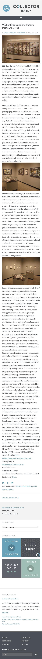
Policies (25, 644)
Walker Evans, (21, 486)
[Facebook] (8, 483)
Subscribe (5, 644)
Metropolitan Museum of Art (13, 464)
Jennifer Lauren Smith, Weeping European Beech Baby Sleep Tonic (20, 620)
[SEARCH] (36, 654)
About (4, 638)
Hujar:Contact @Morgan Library (11, 617)
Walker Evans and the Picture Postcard (16, 458)
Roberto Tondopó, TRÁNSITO (11, 624)
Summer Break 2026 (10, 599)
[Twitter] (3, 483)
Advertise (25, 641)
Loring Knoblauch (10, 32)
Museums (21, 32)
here (17, 455)
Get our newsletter (15, 650)
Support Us (26, 638)
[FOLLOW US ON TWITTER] (3, 650)
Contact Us (6, 641)
